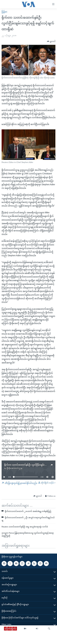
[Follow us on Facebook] (4, 563)
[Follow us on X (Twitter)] (10, 563)
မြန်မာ (4, 12)
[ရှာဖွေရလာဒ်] (49, 628)
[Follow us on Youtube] (16, 563)
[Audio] (37, 628)
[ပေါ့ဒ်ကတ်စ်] (40, 563)
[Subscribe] (46, 563)
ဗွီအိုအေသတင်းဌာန (14, 468)
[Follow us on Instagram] (22, 563)
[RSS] (34, 563)
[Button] (51, 41)
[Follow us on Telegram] (28, 563)
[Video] (25, 628)
